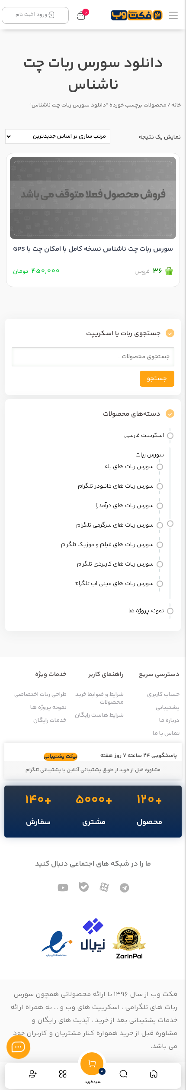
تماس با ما (166, 733)
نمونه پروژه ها (146, 611)
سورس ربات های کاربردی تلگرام (115, 564)
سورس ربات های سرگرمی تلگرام (115, 525)
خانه (176, 105)
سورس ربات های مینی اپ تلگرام (114, 584)
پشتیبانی (168, 708)
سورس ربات (149, 455)
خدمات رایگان (50, 721)
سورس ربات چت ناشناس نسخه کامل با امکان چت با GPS (93, 249)
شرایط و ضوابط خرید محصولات (99, 698)
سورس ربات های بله (129, 467)
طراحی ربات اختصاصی (40, 695)
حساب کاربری (163, 695)
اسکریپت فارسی (144, 435)
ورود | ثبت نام (31, 15)
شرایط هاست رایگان (99, 715)
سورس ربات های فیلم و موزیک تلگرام (107, 545)
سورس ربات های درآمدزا (125, 506)
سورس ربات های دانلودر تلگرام (116, 486)
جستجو (157, 379)
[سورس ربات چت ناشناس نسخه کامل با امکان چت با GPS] (93, 196)
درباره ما (169, 721)
